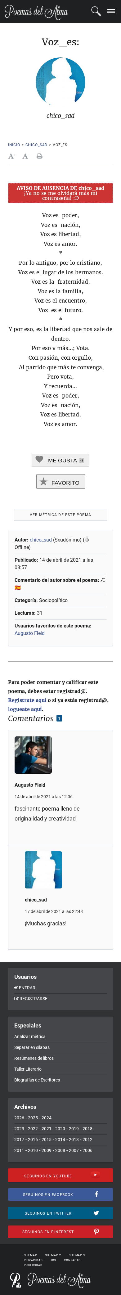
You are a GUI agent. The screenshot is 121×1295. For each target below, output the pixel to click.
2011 (19, 1150)
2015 (47, 1139)
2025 (33, 1118)
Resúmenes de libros (34, 1058)
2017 (19, 1139)
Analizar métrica (30, 1036)
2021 (47, 1128)
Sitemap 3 (77, 1255)
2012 (87, 1139)
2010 (33, 1150)
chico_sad (36, 145)
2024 (47, 1118)
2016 (33, 1139)
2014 (60, 1139)
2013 (74, 1139)
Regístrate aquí (27, 700)
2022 (33, 1128)
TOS (53, 1260)
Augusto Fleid (30, 633)
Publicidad (33, 1265)
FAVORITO (64, 483)
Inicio (14, 145)
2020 (60, 1128)
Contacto (72, 1260)
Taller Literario (28, 1069)
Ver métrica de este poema (60, 515)
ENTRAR (27, 988)
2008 (60, 1150)
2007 (74, 1150)
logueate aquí (25, 709)
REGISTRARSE (33, 998)
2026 (19, 1118)
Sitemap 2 (53, 1255)
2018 (87, 1128)
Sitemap (30, 1255)
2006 (87, 1150)
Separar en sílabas (32, 1047)
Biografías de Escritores (37, 1080)
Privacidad (33, 1260)
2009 (47, 1150)
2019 (74, 1128)
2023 (19, 1128)
